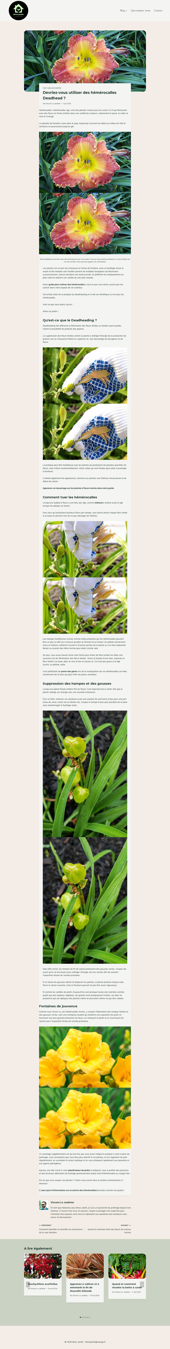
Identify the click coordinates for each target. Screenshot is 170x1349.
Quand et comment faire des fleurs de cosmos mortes (109, 1229)
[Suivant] (142, 1284)
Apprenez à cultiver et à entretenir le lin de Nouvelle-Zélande (84, 1287)
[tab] (80, 1317)
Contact (158, 10)
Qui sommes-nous (140, 10)
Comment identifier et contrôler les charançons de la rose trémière (61, 1229)
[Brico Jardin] (18, 11)
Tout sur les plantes (52, 88)
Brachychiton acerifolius (42, 1284)
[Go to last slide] (28, 1284)
